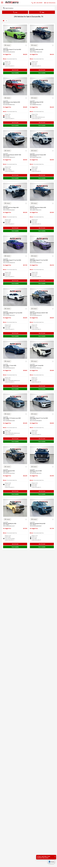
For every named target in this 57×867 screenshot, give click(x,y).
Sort (16, 12)
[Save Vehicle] (26, 45)
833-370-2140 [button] (15, 70)
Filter (43, 12)
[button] (15, 70)
